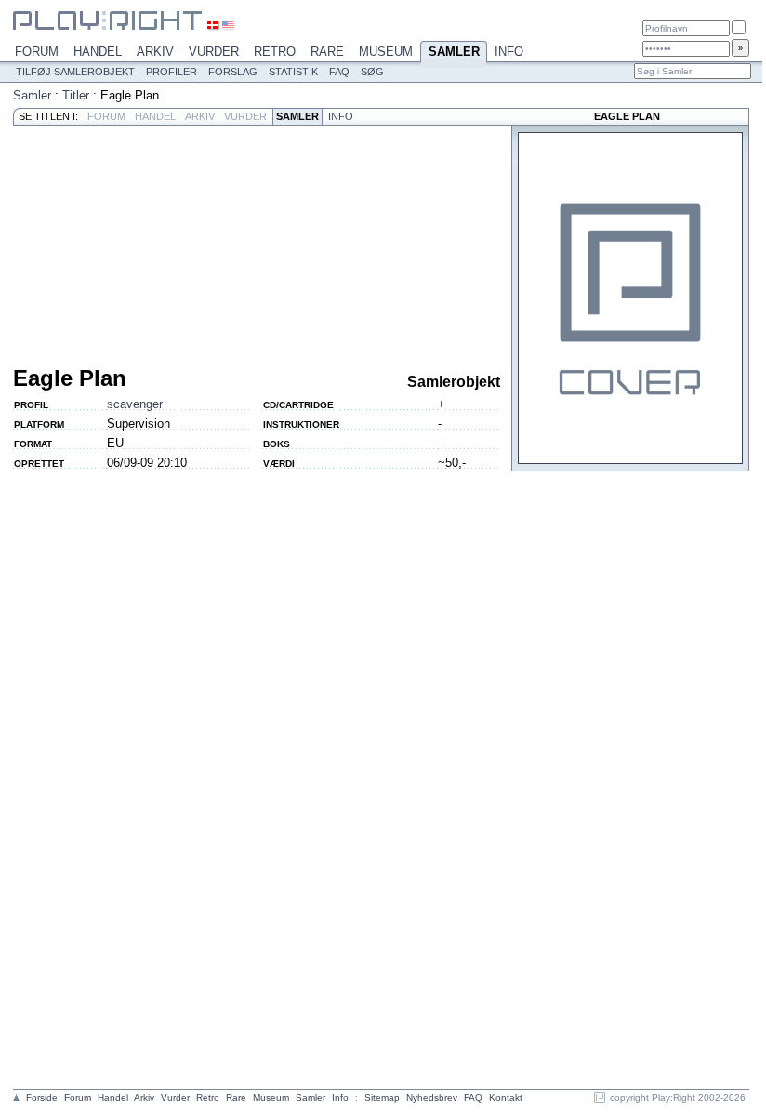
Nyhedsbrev (431, 1098)
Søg (372, 71)
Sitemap (382, 1098)
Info (509, 52)
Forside (42, 1098)
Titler (75, 95)
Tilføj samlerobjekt (75, 71)
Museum (386, 52)
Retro (275, 52)
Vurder (214, 52)
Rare (327, 52)
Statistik (293, 71)
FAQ (339, 71)
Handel (97, 52)
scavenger (135, 404)
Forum (37, 52)
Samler (454, 52)
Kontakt (505, 1098)
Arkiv (155, 52)
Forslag (233, 71)
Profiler (171, 71)
